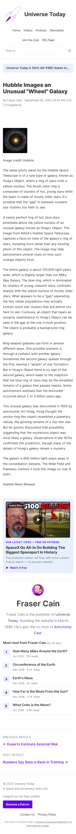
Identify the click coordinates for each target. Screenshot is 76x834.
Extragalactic (13, 105)
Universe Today (44, 14)
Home (16, 30)
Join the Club (30, 40)
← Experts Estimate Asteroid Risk (30, 744)
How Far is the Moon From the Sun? (40, 691)
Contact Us (27, 814)
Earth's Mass (23, 678)
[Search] (69, 50)
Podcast (41, 30)
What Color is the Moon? (32, 705)
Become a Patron (17, 804)
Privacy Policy (47, 814)
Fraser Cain (14, 100)
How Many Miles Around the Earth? (40, 651)
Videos (28, 30)
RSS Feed (48, 40)
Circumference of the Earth (34, 664)
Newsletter (57, 30)
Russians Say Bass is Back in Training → (35, 762)
